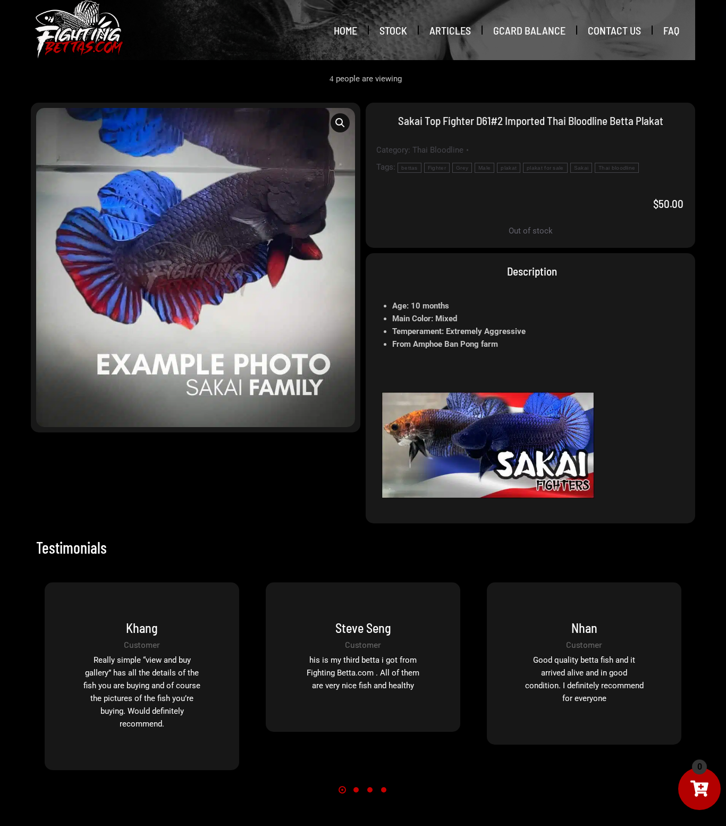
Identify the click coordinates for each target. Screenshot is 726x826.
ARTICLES (450, 30)
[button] (340, 122)
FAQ (671, 30)
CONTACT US (614, 30)
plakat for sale (545, 168)
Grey (462, 168)
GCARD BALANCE (529, 30)
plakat (509, 168)
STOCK (393, 30)
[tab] (530, 270)
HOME (345, 30)
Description (532, 271)
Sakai (581, 168)
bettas (409, 168)
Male (484, 168)
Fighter (437, 168)
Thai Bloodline (437, 150)
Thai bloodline (616, 168)
